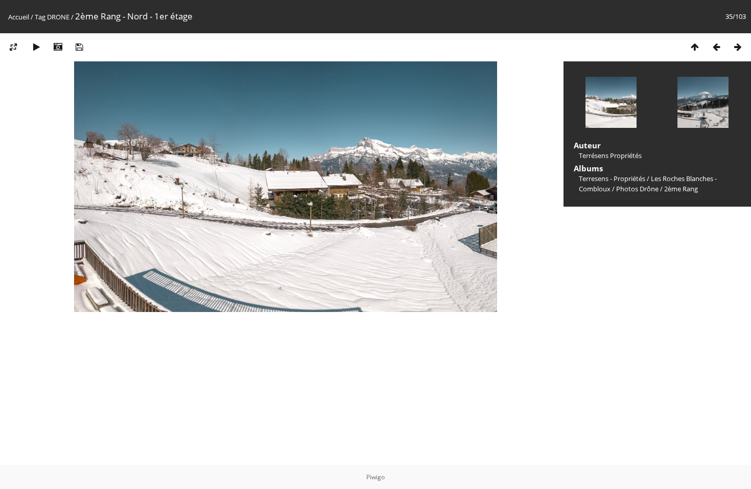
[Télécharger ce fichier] (79, 47)
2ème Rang (681, 188)
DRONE (58, 16)
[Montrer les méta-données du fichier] (57, 47)
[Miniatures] (695, 47)
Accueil (18, 16)
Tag (40, 16)
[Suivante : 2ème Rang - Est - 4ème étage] (737, 47)
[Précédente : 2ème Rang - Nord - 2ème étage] (716, 47)
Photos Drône (637, 188)
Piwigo (375, 477)
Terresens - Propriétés (612, 178)
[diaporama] (36, 47)
